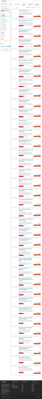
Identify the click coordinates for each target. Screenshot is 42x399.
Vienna (22, 384)
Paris (22, 383)
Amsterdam (23, 387)
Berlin (22, 388)
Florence (23, 391)
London (23, 385)
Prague (22, 386)
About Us (13, 384)
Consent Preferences (15, 387)
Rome (22, 389)
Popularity (33, 7)
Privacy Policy (13, 396)
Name (40, 7)
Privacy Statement (14, 385)
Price (38, 7)
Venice (22, 390)
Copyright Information (15, 386)
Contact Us (13, 383)
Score (36, 7)
